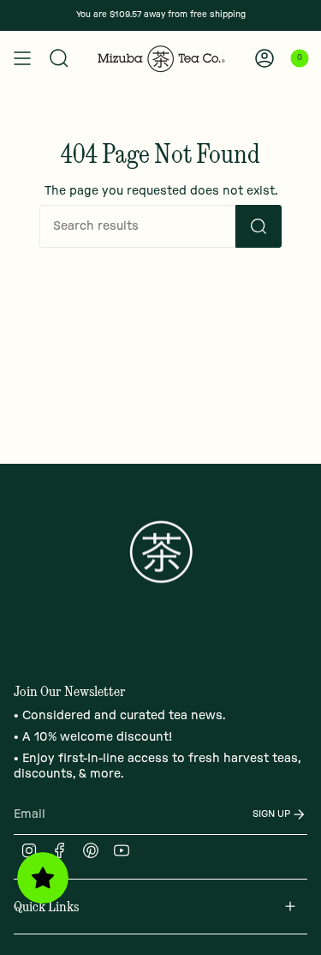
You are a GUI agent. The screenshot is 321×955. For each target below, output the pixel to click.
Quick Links (46, 906)
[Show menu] (22, 58)
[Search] (59, 58)
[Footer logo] (161, 552)
